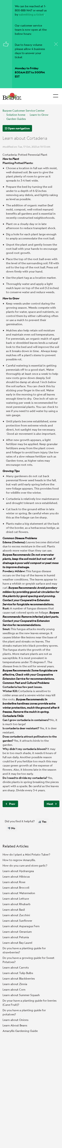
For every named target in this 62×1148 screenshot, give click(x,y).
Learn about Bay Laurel (17, 942)
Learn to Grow (39, 114)
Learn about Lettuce (16, 898)
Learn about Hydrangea (18, 871)
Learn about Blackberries (19, 978)
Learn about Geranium (17, 931)
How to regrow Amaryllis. (19, 860)
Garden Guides (16, 119)
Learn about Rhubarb (16, 904)
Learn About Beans (15, 1025)
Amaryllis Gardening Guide (20, 1031)
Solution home (15, 114)
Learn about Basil (14, 909)
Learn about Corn (14, 989)
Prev (12, 804)
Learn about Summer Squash (21, 995)
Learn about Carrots (16, 967)
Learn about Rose (14, 882)
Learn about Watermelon (19, 893)
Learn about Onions (15, 1020)
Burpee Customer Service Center (24, 110)
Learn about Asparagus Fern (21, 926)
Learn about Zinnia (15, 984)
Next (50, 804)
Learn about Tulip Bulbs (18, 973)
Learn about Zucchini (16, 915)
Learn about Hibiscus (16, 876)
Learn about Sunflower (17, 920)
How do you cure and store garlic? (25, 865)
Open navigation (18, 128)
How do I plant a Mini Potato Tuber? (26, 854)
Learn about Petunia (16, 937)
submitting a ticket (31, 14)
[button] (55, 95)
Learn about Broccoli (16, 887)
